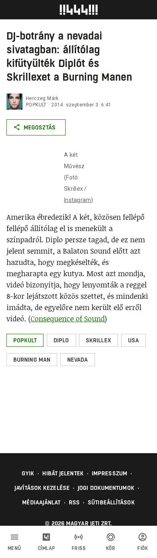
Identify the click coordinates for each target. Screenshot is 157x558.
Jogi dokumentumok (106, 488)
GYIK (28, 473)
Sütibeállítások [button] (111, 502)
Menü (14, 548)
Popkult (36, 105)
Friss (79, 548)
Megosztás (40, 127)
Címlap (46, 548)
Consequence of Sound (68, 318)
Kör (111, 548)
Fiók (142, 548)
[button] (24, 340)
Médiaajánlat (41, 502)
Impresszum (109, 473)
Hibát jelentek (62, 473)
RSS (74, 502)
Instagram (77, 200)
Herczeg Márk (42, 98)
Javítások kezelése (42, 488)
